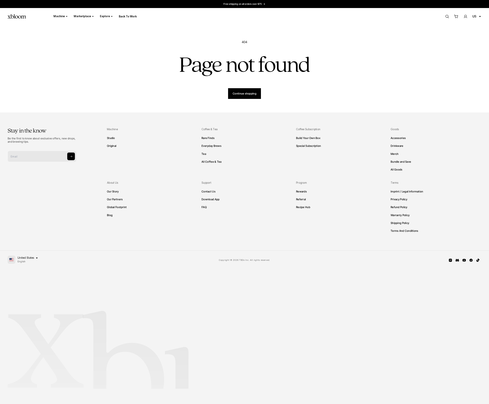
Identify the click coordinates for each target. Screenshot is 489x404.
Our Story (113, 191)
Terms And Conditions (404, 230)
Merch (394, 153)
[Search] (447, 16)
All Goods (396, 169)
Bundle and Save (401, 161)
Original (111, 145)
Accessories (398, 137)
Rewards (301, 191)
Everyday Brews (211, 145)
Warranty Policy (400, 215)
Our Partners (115, 199)
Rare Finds (208, 137)
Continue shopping (244, 93)
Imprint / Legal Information (407, 191)
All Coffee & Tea (211, 161)
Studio (111, 137)
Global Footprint (117, 207)
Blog (110, 215)
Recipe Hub (303, 207)
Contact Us (208, 191)
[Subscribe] (71, 156)
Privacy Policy (399, 199)
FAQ (204, 207)
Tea (204, 153)
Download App (210, 199)
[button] (456, 16)
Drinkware (397, 145)
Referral (301, 199)
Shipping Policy (400, 223)
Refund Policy (399, 207)
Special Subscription (308, 145)
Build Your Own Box (308, 137)
